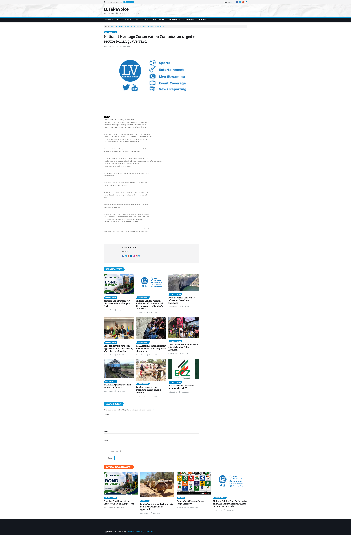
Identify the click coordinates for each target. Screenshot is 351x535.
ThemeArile (149, 531)
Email (106, 441)
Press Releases (173, 20)
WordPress (130, 531)
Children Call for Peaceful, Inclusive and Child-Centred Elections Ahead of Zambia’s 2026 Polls (230, 503)
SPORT (118, 20)
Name (106, 431)
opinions (128, 20)
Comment (107, 414)
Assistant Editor (109, 46)
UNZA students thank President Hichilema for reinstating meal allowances (151, 348)
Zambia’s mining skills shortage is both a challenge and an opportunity (156, 506)
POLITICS (146, 20)
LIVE (137, 20)
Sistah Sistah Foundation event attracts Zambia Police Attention (183, 347)
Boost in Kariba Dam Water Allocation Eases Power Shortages (181, 300)
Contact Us (202, 20)
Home (107, 26)
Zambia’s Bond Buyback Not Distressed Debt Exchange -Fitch (117, 303)
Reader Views (158, 20)
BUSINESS (109, 20)
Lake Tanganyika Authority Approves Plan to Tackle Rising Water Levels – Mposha (118, 348)
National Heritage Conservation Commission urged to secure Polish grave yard (137, 26)
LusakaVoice (116, 9)
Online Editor (108, 310)
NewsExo (139, 531)
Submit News (188, 20)
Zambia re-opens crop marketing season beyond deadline (148, 390)
